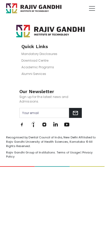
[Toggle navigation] (92, 8)
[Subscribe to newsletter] (75, 113)
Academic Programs (37, 67)
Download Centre (34, 60)
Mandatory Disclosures (39, 54)
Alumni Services (33, 74)
